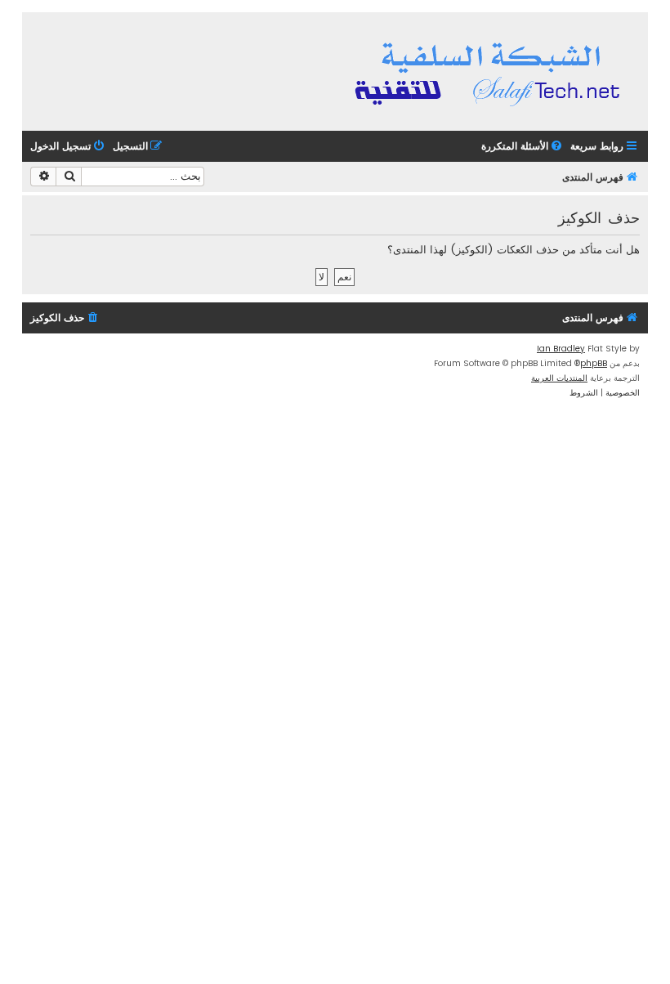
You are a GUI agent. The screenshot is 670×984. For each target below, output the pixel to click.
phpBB (593, 363)
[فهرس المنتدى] (490, 71)
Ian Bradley (561, 348)
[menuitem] (523, 147)
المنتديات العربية (559, 378)
